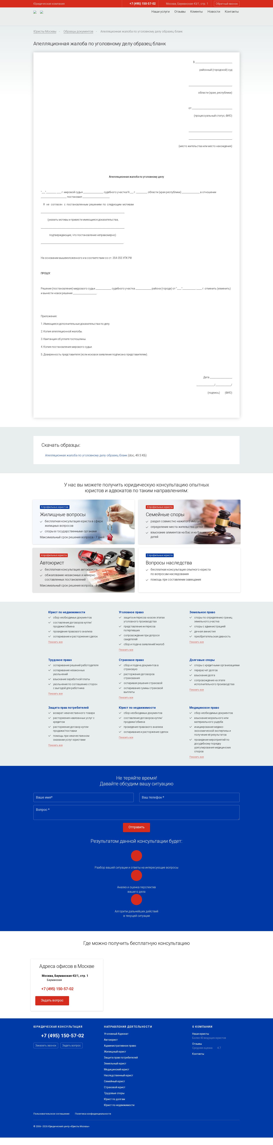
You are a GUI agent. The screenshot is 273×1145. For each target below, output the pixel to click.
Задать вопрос (52, 1000)
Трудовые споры (114, 1093)
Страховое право (131, 660)
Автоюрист (111, 1039)
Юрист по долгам (114, 1099)
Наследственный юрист (118, 1075)
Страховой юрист (114, 1087)
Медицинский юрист (116, 1069)
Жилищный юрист (115, 1051)
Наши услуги (160, 11)
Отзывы (180, 11)
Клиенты (196, 11)
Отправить (136, 827)
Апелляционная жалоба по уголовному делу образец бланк (86, 455)
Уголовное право (131, 612)
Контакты (232, 11)
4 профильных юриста (160, 507)
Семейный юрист (114, 1081)
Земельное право (202, 612)
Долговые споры (202, 660)
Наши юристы (200, 1033)
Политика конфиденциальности (93, 1113)
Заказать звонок (45, 1045)
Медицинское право (204, 707)
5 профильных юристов (54, 507)
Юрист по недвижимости (66, 612)
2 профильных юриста (160, 555)
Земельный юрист (115, 1063)
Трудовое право (60, 660)
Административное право (120, 1045)
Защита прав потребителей (68, 707)
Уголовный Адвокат (116, 1033)
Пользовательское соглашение (51, 1113)
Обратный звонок (227, 3)
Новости (213, 11)
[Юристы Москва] (34, 12)
